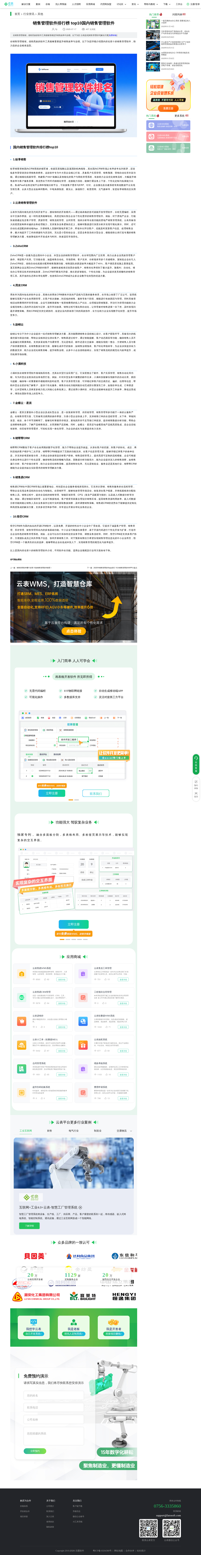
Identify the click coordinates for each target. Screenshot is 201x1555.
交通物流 (122, 1130)
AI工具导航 (77, 1522)
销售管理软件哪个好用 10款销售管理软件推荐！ (34, 567)
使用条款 (50, 1522)
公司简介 (50, 1506)
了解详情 (29, 1225)
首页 (17, 14)
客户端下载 (77, 1506)
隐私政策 (50, 1527)
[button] (62, 939)
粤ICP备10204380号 (102, 1551)
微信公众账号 (78, 1516)
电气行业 (74, 1130)
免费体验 (113, 35)
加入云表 (50, 1516)
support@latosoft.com (168, 1515)
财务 (49, 1130)
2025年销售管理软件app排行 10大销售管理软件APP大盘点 (115, 567)
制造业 (97, 1130)
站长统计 (141, 1551)
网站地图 (118, 1551)
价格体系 (24, 1506)
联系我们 (50, 1511)
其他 (40, 14)
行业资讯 (28, 14)
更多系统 (179, 115)
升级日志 (76, 1511)
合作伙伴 (130, 1551)
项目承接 (24, 1516)
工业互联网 (26, 1130)
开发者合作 (25, 1511)
